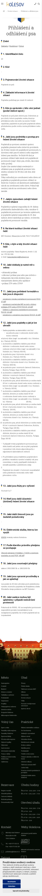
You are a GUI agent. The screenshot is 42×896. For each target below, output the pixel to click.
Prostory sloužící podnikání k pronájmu (30, 771)
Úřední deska (25, 686)
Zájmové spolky (6, 742)
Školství (3, 689)
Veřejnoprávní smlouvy (8, 706)
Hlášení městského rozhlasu (30, 727)
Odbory (23, 692)
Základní (4, 46)
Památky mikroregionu (8, 730)
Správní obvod (25, 708)
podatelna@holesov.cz (13, 852)
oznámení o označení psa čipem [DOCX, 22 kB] (22, 315)
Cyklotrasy (4, 762)
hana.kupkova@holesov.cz (18, 257)
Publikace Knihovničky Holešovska (8, 758)
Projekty (3, 704)
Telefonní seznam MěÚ (28, 689)
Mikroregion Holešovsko (9, 715)
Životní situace (13, 11)
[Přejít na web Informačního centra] (31, 858)
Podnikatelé (5, 698)
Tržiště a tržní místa (27, 754)
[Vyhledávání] (39, 4)
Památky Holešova (7, 733)
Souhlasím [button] (12, 882)
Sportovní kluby (6, 736)
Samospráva (5, 683)
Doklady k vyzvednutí (28, 733)
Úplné (21, 46)
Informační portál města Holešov (29, 834)
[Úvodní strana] (4, 11)
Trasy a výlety (5, 754)
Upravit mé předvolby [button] (21, 891)
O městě (3, 686)
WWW (3, 537)
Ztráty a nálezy (26, 745)
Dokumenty (24, 695)
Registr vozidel (6, 790)
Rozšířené (13, 46)
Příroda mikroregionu (8, 739)
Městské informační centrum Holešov (30, 850)
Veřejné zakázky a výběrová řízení (30, 758)
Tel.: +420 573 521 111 (12, 843)
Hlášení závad (25, 736)
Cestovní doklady (6, 796)
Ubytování (4, 745)
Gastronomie (5, 748)
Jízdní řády (24, 767)
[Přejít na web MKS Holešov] (31, 841)
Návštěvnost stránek (27, 742)
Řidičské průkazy (6, 799)
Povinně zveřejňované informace (28, 705)
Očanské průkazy (6, 793)
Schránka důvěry (26, 739)
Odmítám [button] (11, 886)
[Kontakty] (35, 4)
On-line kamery (26, 730)
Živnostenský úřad (7, 802)
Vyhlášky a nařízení (7, 695)
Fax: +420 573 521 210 (13, 846)
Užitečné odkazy (26, 762)
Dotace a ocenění (6, 692)
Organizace (4, 701)
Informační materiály (8, 751)
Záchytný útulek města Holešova (28, 776)
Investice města (6, 709)
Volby (23, 701)
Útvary (23, 683)
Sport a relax (5, 727)
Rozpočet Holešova (7, 712)
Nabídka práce (25, 748)
